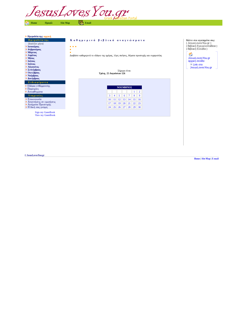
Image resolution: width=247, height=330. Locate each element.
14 (129, 99)
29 (134, 107)
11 (114, 99)
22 (134, 103)
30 (139, 107)
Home (197, 159)
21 (129, 103)
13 (124, 99)
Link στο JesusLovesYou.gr (201, 66)
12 (119, 99)
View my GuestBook (45, 115)
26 (119, 107)
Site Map (206, 159)
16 (139, 99)
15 (134, 99)
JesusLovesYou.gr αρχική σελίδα (199, 59)
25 (114, 107)
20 (124, 103)
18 (114, 103)
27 (124, 107)
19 (119, 103)
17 (109, 103)
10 (109, 99)
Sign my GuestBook (45, 112)
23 (139, 103)
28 (129, 107)
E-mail (215, 159)
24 (109, 107)
